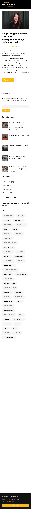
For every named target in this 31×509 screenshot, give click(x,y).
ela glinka (7, 233)
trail (20, 314)
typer (17, 323)
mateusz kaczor (21, 274)
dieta (5, 229)
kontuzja (20, 251)
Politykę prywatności (11, 501)
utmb (14, 328)
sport (19, 301)
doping (15, 229)
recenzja (6, 296)
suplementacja (8, 310)
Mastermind (7, 185)
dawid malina (21, 224)
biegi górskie (18, 220)
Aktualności (7, 182)
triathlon (7, 323)
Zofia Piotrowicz (9, 337)
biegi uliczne (7, 224)
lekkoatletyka (8, 260)
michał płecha (8, 278)
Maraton (20, 260)
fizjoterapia (7, 238)
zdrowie (17, 332)
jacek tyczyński (8, 247)
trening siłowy (18, 319)
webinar (6, 332)
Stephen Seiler (8, 305)
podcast (18, 292)
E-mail (3, 104)
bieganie (6, 220)
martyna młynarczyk (10, 269)
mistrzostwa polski (10, 287)
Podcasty (6, 189)
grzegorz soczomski (10, 242)
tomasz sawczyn (9, 314)
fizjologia (19, 233)
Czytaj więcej (8, 80)
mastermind (7, 274)
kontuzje (6, 256)
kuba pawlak (19, 256)
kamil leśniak (8, 251)
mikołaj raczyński (9, 283)
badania (20, 215)
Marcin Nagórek (9, 265)
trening (6, 319)
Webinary (6, 193)
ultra (5, 328)
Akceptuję (15, 505)
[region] (15, 501)
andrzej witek (8, 215)
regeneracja (19, 296)
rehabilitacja (8, 301)
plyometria (7, 292)
